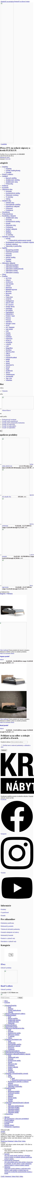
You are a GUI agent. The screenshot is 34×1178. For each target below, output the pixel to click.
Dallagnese (10, 301)
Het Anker (9, 329)
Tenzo (8, 373)
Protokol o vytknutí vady (8, 938)
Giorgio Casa (10, 323)
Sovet (8, 367)
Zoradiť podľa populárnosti (10, 421)
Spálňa (4, 248)
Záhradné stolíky (12, 271)
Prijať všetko (22, 1141)
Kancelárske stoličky (13, 204)
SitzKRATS (10, 365)
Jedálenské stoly (12, 182)
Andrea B (9, 282)
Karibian (9, 337)
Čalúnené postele (12, 252)
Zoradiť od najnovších (8, 424)
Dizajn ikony (10, 306)
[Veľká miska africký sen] (16, 464)
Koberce (5, 186)
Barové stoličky (11, 178)
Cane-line (9, 297)
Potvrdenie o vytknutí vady (8, 941)
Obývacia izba (7, 189)
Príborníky (9, 184)
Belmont (9, 288)
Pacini (8, 356)
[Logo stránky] (7, 142)
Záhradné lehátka (12, 267)
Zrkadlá (8, 172)
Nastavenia (4, 1141)
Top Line (9, 378)
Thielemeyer (10, 374)
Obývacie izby (11, 225)
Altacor (8, 280)
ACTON (8, 278)
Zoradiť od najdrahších (8, 427)
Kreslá (8, 223)
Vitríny (8, 199)
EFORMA (9, 310)
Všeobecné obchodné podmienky (10, 929)
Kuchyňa (5, 187)
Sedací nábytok (11, 229)
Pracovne (9, 208)
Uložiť (3, 1176)
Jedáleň (5, 176)
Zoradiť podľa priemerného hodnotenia (13, 423)
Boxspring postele (12, 250)
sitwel (8, 363)
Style (7, 369)
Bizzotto (9, 293)
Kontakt (3, 915)
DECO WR (10, 303)
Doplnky (5, 167)
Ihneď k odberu (7, 174)
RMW (8, 359)
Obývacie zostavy (12, 195)
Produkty (3, 909)
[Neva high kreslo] (16, 585)
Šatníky (8, 261)
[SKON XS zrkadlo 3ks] (16, 495)
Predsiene (9, 210)
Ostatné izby (6, 201)
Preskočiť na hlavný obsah (21, 1)
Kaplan (8, 335)
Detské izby (10, 203)
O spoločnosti (5, 912)
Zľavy (4, 274)
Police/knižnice (7, 214)
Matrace (9, 255)
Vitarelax (9, 380)
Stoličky (8, 233)
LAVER (8, 344)
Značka (4, 276)
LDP (7, 346)
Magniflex (9, 348)
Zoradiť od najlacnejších (9, 426)
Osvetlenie (6, 212)
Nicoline (9, 350)
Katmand (9, 339)
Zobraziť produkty (6, 968)
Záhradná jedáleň (12, 265)
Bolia (7, 295)
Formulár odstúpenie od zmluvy (10, 932)
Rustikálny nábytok (9, 216)
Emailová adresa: (6, 742)
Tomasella (9, 376)
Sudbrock (9, 371)
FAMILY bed (10, 316)
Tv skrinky (9, 197)
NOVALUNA (10, 352)
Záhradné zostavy (12, 272)
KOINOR (9, 342)
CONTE (8, 299)
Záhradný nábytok (8, 263)
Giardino (9, 322)
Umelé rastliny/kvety (13, 170)
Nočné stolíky (11, 257)
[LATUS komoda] (16, 555)
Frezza (8, 320)
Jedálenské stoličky (13, 180)
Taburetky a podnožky (14, 246)
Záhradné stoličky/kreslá (14, 269)
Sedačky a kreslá (8, 237)
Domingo (9, 308)
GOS (7, 325)
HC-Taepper (10, 327)
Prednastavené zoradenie (9, 419)
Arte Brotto (10, 284)
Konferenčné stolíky (13, 193)
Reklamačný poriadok (7, 926)
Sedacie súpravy (12, 244)
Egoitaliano (10, 312)
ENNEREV (10, 314)
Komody (9, 191)
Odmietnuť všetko (12, 1141)
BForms (8, 291)
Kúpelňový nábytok (12, 206)
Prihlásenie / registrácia (11, 1127)
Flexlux (8, 318)
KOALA (8, 340)
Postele (8, 259)
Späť (9, 1007)
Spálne (8, 231)
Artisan (8, 286)
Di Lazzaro (10, 305)
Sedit (7, 361)
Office (8, 354)
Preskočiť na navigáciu (7, 1)
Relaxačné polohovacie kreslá (20, 240)
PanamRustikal (11, 357)
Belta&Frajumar (11, 289)
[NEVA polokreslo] (16, 524)
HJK (7, 331)
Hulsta (8, 333)
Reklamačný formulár (7, 935)
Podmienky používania (7, 923)
